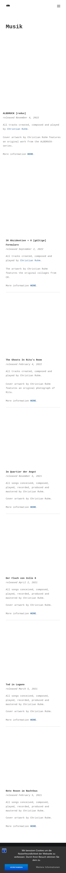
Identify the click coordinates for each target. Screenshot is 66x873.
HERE (30, 154)
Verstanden (16, 867)
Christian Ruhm (17, 129)
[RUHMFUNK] (8, 6)
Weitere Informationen (48, 867)
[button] (58, 6)
